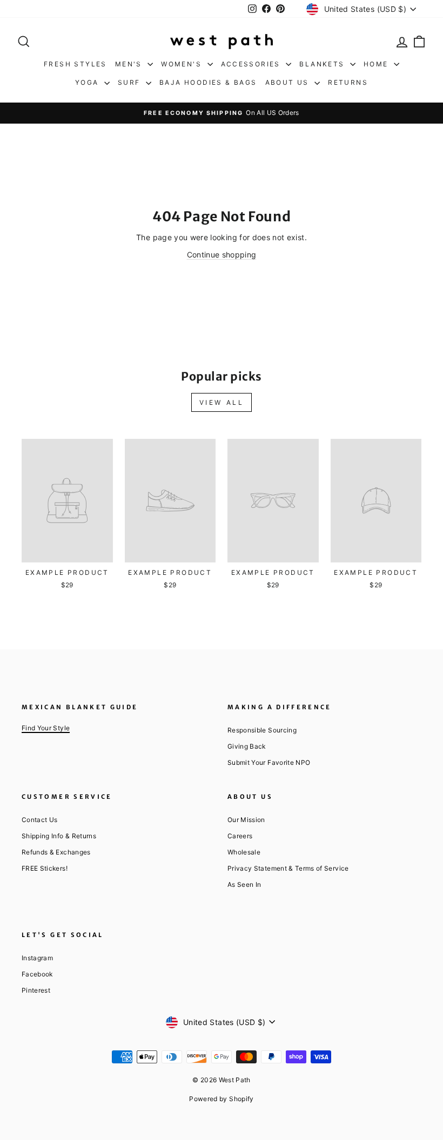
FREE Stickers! (45, 868)
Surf (130, 82)
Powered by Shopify (221, 1099)
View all (221, 402)
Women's (182, 64)
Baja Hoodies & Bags (208, 82)
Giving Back (246, 746)
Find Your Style (46, 728)
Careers (239, 836)
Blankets (323, 64)
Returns (348, 82)
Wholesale (243, 852)
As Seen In (244, 884)
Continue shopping (222, 254)
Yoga (88, 82)
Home (377, 64)
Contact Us (40, 820)
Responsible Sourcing (262, 730)
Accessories (252, 64)
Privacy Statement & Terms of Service (288, 868)
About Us (288, 82)
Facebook (37, 974)
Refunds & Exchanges (56, 852)
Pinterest (36, 990)
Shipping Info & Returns (59, 836)
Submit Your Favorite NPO (268, 762)
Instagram (37, 958)
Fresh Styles (75, 64)
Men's (130, 64)
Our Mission (246, 820)
